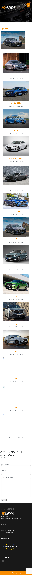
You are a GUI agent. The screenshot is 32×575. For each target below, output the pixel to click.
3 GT (16, 130)
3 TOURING (16, 103)
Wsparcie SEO (19, 573)
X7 (16, 435)
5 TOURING (16, 211)
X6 (16, 407)
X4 (16, 351)
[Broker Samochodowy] (9, 7)
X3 (16, 324)
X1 (16, 267)
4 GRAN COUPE (16, 158)
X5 (16, 378)
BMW (4, 29)
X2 (16, 296)
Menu (28, 5)
